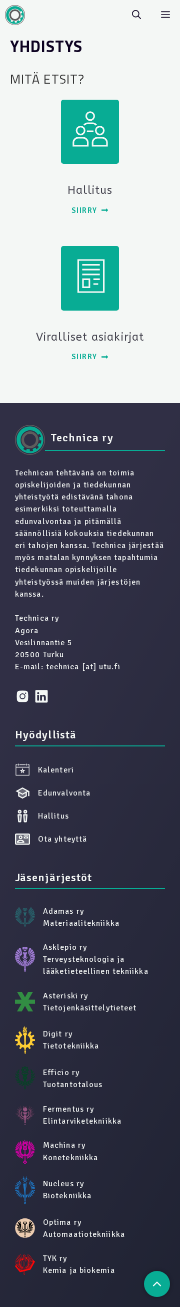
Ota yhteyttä (62, 839)
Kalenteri (56, 770)
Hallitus (53, 816)
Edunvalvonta (64, 793)
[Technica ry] (15, 15)
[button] (136, 15)
